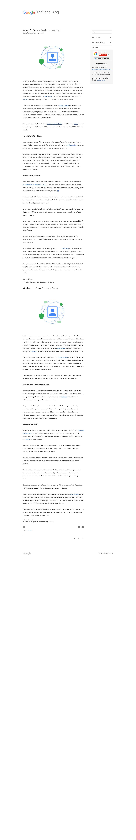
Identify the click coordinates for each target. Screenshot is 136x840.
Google (101, 553)
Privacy (106, 553)
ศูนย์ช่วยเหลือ (101, 80)
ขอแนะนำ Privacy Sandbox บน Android (42, 30)
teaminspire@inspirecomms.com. (102, 69)
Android (30, 530)
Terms (111, 553)
